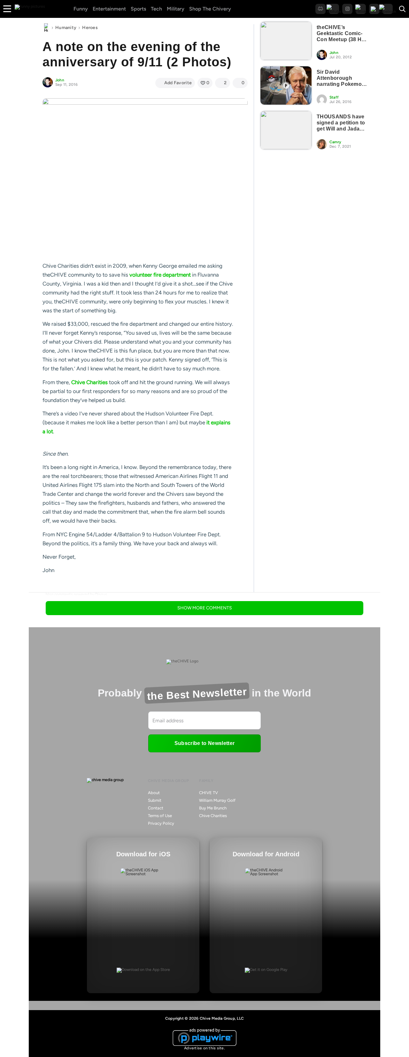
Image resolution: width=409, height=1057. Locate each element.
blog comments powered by (76, 594)
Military (175, 9)
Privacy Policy (161, 823)
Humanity (65, 27)
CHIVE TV (208, 792)
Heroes (90, 27)
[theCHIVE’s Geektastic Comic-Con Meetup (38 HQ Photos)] (286, 41)
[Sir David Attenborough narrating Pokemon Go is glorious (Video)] (286, 85)
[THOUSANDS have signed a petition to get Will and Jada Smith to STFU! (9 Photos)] (286, 130)
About (154, 792)
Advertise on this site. (204, 1048)
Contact (155, 808)
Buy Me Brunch (213, 808)
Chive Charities (89, 382)
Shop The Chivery (210, 9)
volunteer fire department (160, 275)
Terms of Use (160, 815)
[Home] (46, 27)
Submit (154, 800)
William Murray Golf (217, 800)
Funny (80, 9)
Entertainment (109, 9)
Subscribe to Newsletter (204, 743)
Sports (138, 9)
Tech (156, 9)
